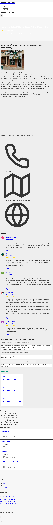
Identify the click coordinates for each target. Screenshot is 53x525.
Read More (6, 434)
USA (4, 376)
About (4, 485)
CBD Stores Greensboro (9, 436)
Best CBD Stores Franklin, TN (7, 501)
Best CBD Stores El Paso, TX (11, 380)
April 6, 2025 (9, 239)
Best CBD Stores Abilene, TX (12, 402)
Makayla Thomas (11, 237)
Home (5, 6)
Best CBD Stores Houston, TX (12, 391)
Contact (5, 10)
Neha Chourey (10, 292)
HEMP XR (4, 452)
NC (15, 436)
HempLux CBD (6, 431)
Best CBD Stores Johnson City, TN (9, 503)
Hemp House (6, 441)
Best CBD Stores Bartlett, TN (7, 500)
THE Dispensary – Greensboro (11, 462)
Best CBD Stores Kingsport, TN (8, 496)
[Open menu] (1, 15)
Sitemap (5, 489)
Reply (7, 250)
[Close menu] (0, 517)
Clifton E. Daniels (10, 321)
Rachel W (8, 272)
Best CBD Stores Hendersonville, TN (9, 498)
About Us (5, 8)
